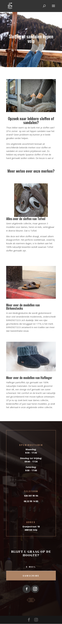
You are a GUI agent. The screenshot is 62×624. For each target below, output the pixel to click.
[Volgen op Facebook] (27, 589)
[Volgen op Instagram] (35, 589)
